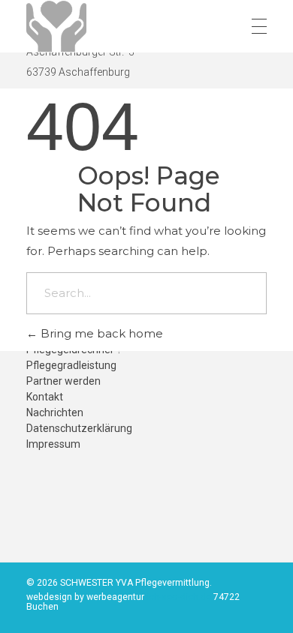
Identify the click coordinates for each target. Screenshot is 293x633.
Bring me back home (100, 333)
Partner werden (63, 381)
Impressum (53, 444)
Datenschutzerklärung (79, 428)
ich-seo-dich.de (179, 597)
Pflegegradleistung (71, 365)
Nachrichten (54, 412)
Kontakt (44, 397)
